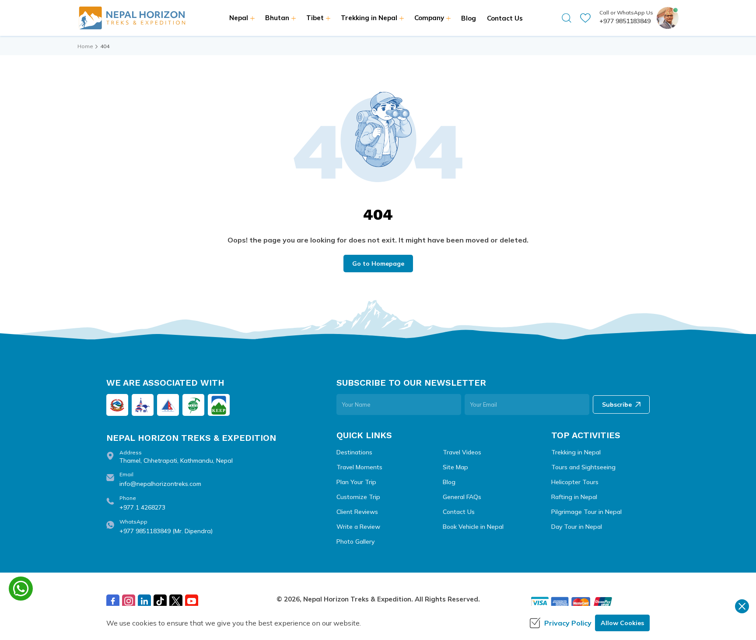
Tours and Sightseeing (583, 467)
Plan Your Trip (356, 482)
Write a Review (358, 527)
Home (85, 46)
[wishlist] (585, 18)
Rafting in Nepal (574, 497)
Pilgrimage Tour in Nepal (586, 512)
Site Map (455, 467)
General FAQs (462, 497)
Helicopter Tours (574, 482)
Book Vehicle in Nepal (473, 527)
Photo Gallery (355, 541)
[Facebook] (112, 601)
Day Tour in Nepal (576, 527)
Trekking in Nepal (576, 452)
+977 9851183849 (625, 21)
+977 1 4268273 (142, 507)
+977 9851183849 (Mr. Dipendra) (166, 531)
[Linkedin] (144, 601)
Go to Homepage (378, 263)
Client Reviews (357, 512)
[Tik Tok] (160, 601)
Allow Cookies (622, 623)
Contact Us (505, 18)
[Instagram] (128, 601)
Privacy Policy (568, 623)
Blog (468, 18)
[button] (566, 18)
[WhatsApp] (21, 589)
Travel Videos (462, 452)
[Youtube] (191, 601)
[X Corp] (175, 601)
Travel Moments (359, 467)
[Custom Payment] (589, 602)
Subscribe (617, 404)
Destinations (354, 452)
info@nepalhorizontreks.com (160, 484)
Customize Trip (358, 497)
